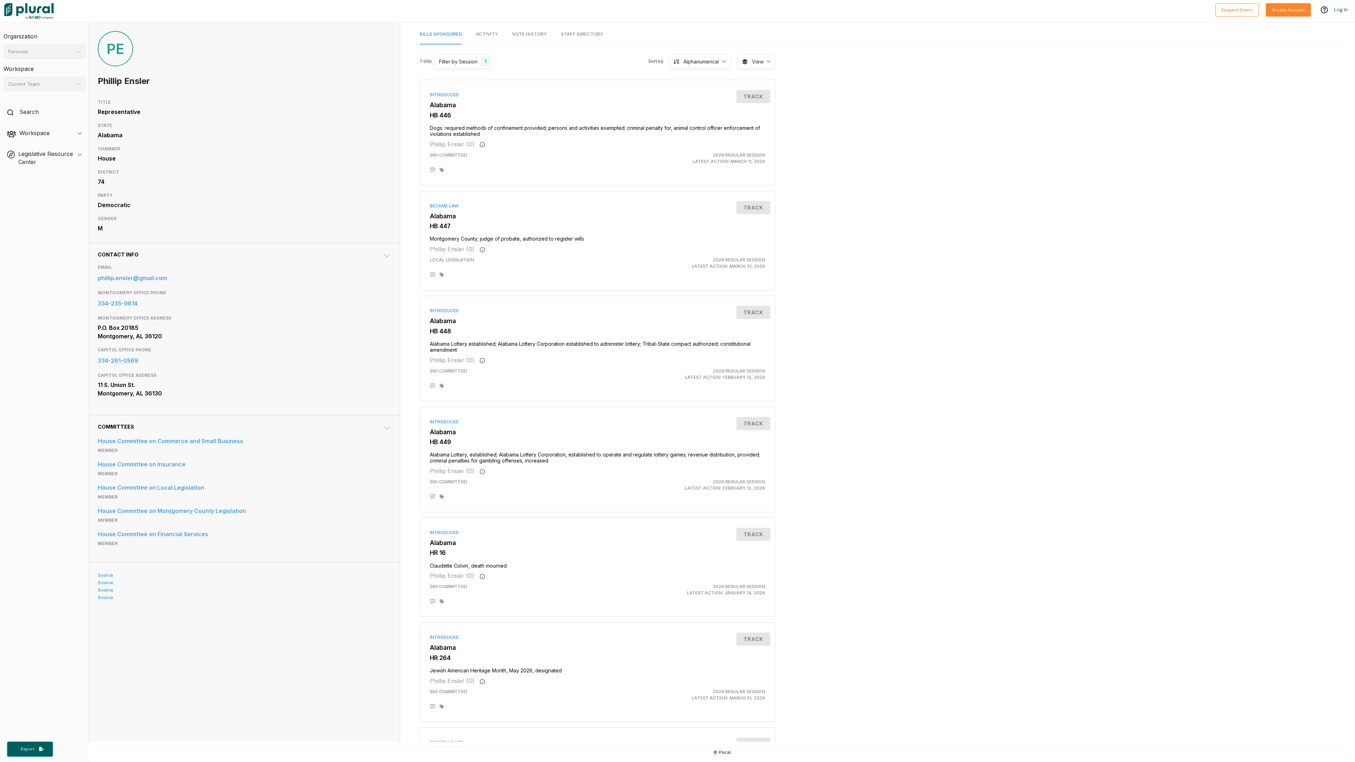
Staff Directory (582, 34)
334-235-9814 (118, 303)
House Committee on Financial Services (153, 534)
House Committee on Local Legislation (151, 487)
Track (753, 96)
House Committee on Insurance (142, 464)
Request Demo (1237, 10)
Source (105, 575)
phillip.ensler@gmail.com (132, 278)
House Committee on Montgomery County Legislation (172, 510)
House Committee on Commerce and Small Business (170, 441)
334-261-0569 (118, 360)
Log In (1341, 9)
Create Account (1288, 10)
